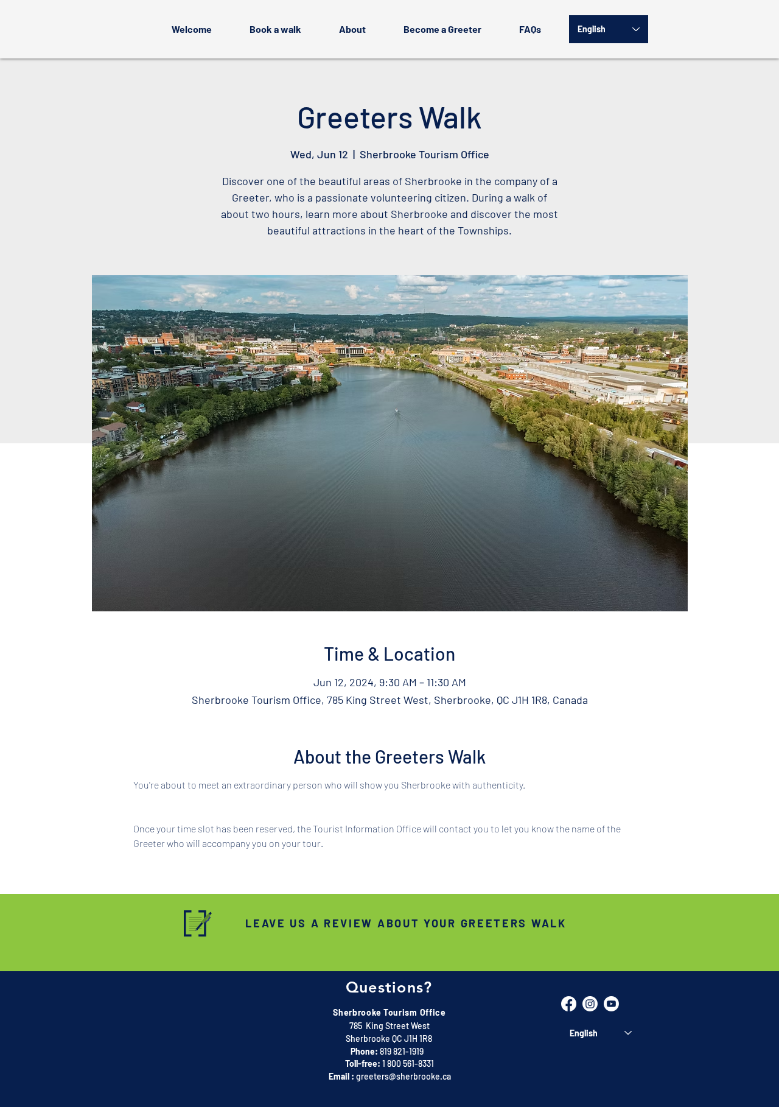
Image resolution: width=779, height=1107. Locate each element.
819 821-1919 (402, 1051)
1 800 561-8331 (408, 1063)
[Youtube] (611, 1003)
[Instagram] (590, 1003)
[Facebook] (568, 1003)
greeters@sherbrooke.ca (403, 1076)
